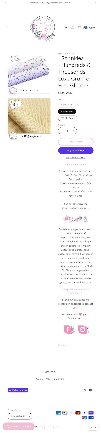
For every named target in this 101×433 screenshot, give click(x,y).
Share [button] (63, 345)
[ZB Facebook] (68, 336)
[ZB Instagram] (83, 336)
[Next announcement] (95, 3)
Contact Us (59, 379)
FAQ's (48, 379)
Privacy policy (54, 427)
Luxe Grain (68, 105)
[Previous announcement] (5, 3)
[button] (6, 27)
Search (39, 379)
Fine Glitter (67, 111)
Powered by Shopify (36, 427)
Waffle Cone (67, 118)
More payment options (75, 157)
